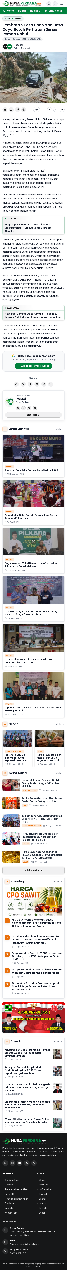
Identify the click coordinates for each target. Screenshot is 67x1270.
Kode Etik (10, 1194)
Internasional (53, 10)
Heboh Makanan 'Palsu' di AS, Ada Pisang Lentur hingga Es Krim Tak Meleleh (41, 783)
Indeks (58, 429)
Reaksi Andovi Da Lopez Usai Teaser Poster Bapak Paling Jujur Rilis (42, 800)
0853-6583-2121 (18, 1253)
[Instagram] (23, 408)
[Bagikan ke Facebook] (4, 109)
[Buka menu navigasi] (62, 4)
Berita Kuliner (30, 790)
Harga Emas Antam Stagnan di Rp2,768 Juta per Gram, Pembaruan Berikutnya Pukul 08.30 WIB (42, 855)
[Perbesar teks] (62, 109)
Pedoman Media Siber (16, 1189)
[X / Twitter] (27, 1163)
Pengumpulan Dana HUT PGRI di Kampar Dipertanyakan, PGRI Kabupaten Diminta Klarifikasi (28, 227)
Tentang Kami (12, 1180)
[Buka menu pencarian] (48, 3)
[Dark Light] (55, 3)
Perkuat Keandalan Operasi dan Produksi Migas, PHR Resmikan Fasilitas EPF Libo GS (40, 836)
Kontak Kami (11, 1212)
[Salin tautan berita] (50, 384)
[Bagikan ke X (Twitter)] (36, 384)
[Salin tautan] (23, 109)
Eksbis (40, 751)
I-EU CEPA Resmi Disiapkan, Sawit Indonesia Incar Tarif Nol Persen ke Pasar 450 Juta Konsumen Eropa (36, 923)
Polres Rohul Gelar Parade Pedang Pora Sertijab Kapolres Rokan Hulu (32, 517)
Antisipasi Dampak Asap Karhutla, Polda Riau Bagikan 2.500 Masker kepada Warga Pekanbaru (33, 315)
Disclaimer (10, 1203)
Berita (22, 10)
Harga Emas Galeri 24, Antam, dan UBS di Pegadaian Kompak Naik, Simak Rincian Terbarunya (49, 760)
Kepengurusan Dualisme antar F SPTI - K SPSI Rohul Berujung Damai (33, 709)
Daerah (17, 18)
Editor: (22, 48)
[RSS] (34, 1163)
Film (25, 805)
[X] (29, 408)
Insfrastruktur (45, 1189)
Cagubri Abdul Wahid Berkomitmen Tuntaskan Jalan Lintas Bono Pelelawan (31, 565)
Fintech (43, 1208)
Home (7, 18)
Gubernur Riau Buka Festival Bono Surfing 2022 (31, 470)
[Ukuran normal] (55, 109)
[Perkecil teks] (49, 109)
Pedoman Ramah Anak (16, 1198)
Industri (42, 1203)
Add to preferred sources (35, 365)
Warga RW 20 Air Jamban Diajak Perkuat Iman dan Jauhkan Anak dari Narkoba (36, 971)
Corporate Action (14, 751)
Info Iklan (9, 1208)
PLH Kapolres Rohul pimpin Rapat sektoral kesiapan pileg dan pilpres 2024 (28, 661)
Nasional (35, 10)
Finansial (43, 1184)
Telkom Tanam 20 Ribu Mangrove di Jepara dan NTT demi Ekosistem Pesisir (17, 759)
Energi (26, 844)
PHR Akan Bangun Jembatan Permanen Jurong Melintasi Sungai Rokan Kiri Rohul (31, 613)
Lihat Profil (32, 415)
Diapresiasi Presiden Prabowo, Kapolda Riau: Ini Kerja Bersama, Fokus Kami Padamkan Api (35, 986)
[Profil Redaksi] (9, 401)
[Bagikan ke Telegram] (17, 109)
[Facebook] (18, 408)
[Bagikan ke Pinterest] (43, 384)
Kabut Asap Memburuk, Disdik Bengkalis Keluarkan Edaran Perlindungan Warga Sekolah (27, 1087)
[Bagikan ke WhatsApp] (11, 109)
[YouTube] (35, 408)
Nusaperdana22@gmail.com (24, 1244)
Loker (42, 1212)
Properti (43, 1194)
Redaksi (18, 45)
